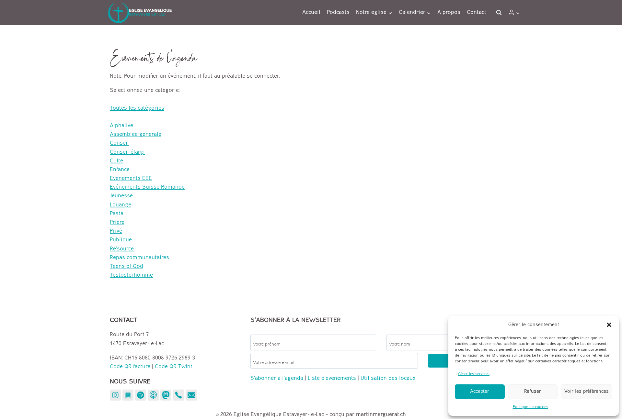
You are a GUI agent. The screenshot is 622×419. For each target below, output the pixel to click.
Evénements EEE (131, 178)
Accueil (311, 12)
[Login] (514, 12)
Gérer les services (474, 374)
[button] (609, 325)
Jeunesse (121, 196)
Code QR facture (130, 366)
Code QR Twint (173, 366)
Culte (116, 161)
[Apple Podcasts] (153, 395)
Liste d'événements (332, 378)
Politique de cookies (530, 407)
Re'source (122, 249)
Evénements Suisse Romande (147, 187)
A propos (448, 12)
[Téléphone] (178, 395)
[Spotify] (140, 395)
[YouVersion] (127, 395)
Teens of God (126, 266)
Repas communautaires (139, 257)
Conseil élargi (127, 152)
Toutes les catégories (137, 108)
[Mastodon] (165, 395)
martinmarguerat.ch (381, 414)
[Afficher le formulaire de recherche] (499, 12)
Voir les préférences (586, 391)
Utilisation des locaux (388, 378)
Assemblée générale (135, 134)
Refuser (532, 391)
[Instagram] (115, 395)
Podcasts (338, 12)
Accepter (479, 391)
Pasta (116, 213)
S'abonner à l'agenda (276, 378)
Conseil (119, 143)
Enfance (120, 169)
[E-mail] (191, 395)
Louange (120, 205)
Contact (476, 12)
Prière (117, 222)
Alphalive (121, 125)
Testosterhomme (131, 275)
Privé (116, 231)
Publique (121, 240)
